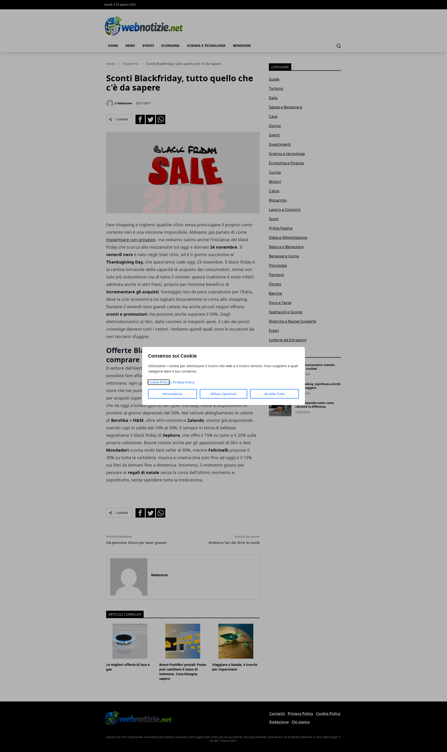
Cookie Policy (158, 382)
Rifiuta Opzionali (224, 394)
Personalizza (172, 394)
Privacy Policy (183, 382)
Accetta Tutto (274, 394)
